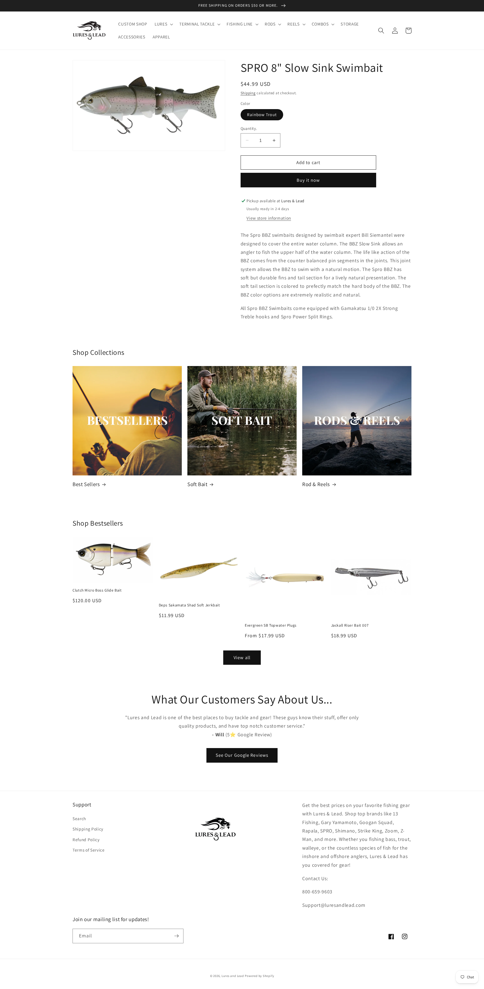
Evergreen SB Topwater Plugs (271, 625)
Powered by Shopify (259, 976)
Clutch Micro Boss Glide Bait (97, 590)
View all (242, 657)
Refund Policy (86, 839)
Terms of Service (89, 850)
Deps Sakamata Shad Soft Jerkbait (189, 605)
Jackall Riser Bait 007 (350, 625)
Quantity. (249, 128)
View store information (268, 217)
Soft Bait (197, 484)
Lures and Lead (233, 976)
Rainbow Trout (262, 114)
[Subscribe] (176, 936)
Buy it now (308, 180)
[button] (163, 24)
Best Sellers (86, 484)
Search (79, 818)
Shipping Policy (88, 829)
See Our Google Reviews (242, 755)
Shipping (248, 92)
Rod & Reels (316, 484)
